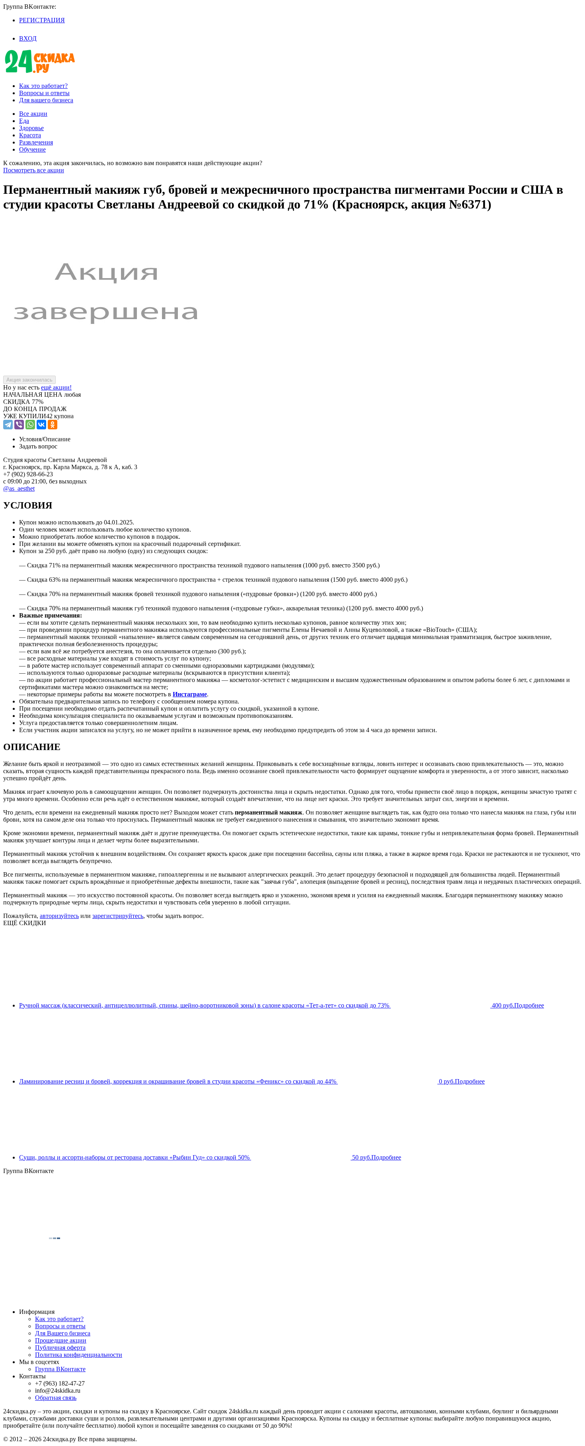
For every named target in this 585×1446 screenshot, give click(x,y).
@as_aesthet (19, 488)
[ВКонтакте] (41, 424)
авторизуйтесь (59, 915)
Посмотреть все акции (33, 170)
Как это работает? (43, 85)
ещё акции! (56, 387)
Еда (24, 120)
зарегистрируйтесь (117, 915)
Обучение (32, 149)
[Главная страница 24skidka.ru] (39, 72)
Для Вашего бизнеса (62, 1333)
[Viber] (19, 424)
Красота (30, 135)
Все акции (33, 113)
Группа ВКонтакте (60, 1369)
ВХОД (28, 38)
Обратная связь (55, 1397)
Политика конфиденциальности (78, 1354)
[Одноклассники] (52, 424)
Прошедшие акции (60, 1340)
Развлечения (36, 142)
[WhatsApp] (30, 424)
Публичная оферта (60, 1347)
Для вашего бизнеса (46, 100)
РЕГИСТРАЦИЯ (42, 20)
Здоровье (31, 128)
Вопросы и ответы (44, 93)
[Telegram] (8, 424)
